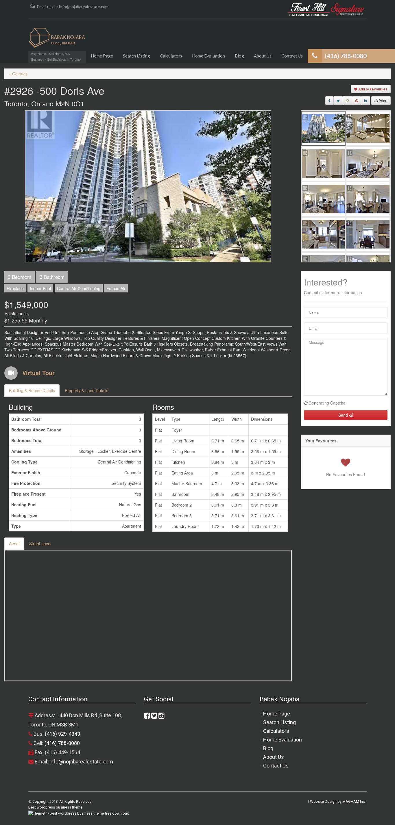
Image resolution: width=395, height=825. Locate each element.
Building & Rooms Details (32, 390)
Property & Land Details (86, 390)
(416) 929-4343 (62, 734)
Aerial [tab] (14, 543)
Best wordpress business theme (55, 807)
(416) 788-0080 (62, 743)
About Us (263, 55)
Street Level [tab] (40, 543)
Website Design (323, 801)
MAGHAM (350, 801)
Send (343, 415)
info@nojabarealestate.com (83, 6)
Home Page (102, 55)
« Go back (18, 74)
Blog (239, 55)
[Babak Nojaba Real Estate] (57, 40)
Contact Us (292, 55)
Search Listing (136, 55)
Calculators (171, 55)
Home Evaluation (208, 55)
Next (266, 186)
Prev (29, 186)
